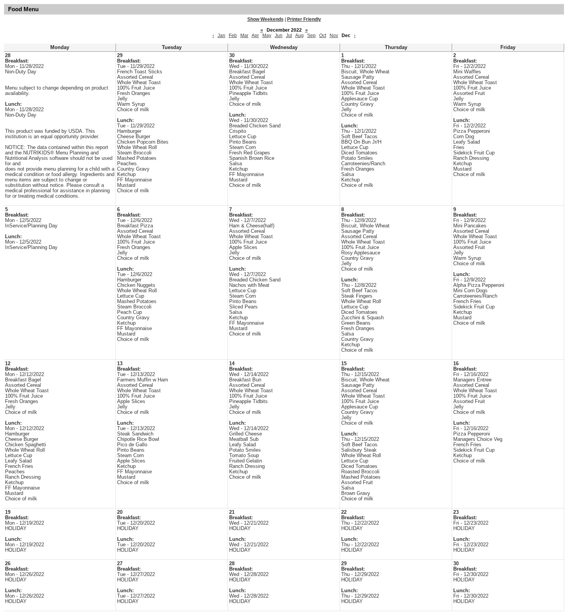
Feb (233, 35)
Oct (322, 35)
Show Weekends (265, 19)
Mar (244, 35)
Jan (221, 35)
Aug (299, 35)
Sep (311, 35)
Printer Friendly (304, 19)
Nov (334, 35)
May (266, 35)
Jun (278, 35)
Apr (255, 35)
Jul (289, 35)
